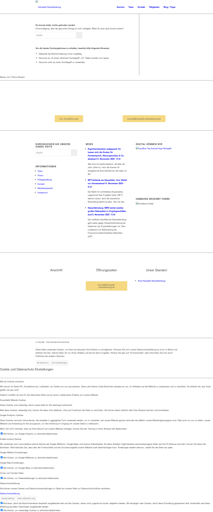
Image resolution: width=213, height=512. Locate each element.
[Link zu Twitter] (175, 342)
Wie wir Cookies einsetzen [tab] (12, 381)
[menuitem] (120, 7)
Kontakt (41, 183)
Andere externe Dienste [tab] (10, 438)
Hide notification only (26, 498)
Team (40, 170)
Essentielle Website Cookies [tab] (13, 399)
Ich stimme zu (43, 362)
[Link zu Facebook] (170, 342)
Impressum (43, 192)
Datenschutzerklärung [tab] (10, 483)
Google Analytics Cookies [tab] (11, 415)
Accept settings (8, 498)
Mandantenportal (45, 188)
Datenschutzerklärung (10, 493)
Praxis (40, 175)
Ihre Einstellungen (59, 362)
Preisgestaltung (45, 179)
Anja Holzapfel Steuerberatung (151, 280)
